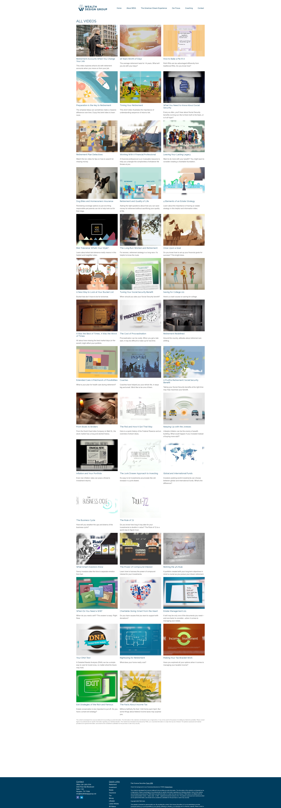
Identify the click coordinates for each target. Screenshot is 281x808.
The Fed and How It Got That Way (136, 426)
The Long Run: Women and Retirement (139, 248)
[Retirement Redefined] (184, 330)
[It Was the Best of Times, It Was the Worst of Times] (97, 330)
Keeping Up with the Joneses (177, 426)
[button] (119, 8)
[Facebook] (77, 797)
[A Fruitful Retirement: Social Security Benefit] (184, 377)
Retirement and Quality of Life (134, 201)
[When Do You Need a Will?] (97, 608)
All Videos (112, 806)
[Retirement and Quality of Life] (140, 198)
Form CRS (149, 783)
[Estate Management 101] (184, 608)
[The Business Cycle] (97, 517)
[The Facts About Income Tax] (140, 701)
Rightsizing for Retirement (132, 658)
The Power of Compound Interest (136, 567)
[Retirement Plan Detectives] (97, 151)
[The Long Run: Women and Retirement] (140, 245)
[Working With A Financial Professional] (140, 151)
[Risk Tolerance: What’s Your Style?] (97, 245)
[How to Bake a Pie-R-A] (184, 55)
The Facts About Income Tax (133, 704)
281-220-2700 (86, 784)
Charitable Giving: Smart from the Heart (139, 611)
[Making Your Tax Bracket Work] (184, 654)
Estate (111, 790)
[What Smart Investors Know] (97, 564)
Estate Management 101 (174, 611)
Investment (113, 787)
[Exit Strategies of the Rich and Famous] (97, 701)
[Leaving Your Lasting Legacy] (184, 151)
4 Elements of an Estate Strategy (179, 201)
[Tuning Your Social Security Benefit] (140, 289)
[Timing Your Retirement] (140, 102)
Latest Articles (114, 804)
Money (111, 798)
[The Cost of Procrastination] (140, 330)
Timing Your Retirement (131, 105)
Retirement (113, 784)
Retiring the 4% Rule (173, 567)
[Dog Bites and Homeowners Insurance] (97, 198)
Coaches (124, 380)
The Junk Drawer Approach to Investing (139, 473)
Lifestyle (112, 801)
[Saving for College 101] (184, 289)
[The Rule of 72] (140, 517)
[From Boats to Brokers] (97, 423)
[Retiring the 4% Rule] (184, 564)
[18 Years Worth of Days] (140, 55)
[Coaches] (140, 377)
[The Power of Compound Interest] (140, 564)
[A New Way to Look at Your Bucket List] (97, 289)
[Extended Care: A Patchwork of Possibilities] (97, 377)
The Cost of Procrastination (133, 333)
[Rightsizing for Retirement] (140, 654)
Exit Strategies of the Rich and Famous (94, 704)
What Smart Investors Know (89, 567)
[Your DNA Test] (97, 654)
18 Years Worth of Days (131, 59)
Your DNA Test (83, 658)
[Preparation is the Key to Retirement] (97, 102)
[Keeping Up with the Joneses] (184, 423)
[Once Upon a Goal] (184, 245)
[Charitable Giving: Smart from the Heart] (140, 608)
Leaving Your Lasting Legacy (177, 154)
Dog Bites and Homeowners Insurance (94, 201)
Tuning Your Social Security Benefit (136, 292)
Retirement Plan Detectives (89, 154)
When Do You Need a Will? (89, 611)
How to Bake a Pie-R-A (174, 59)
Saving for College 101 (173, 292)
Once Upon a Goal (172, 248)
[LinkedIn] (81, 797)
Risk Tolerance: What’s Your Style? (92, 248)
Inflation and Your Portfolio (89, 473)
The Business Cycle (85, 520)
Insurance (112, 793)
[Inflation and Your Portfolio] (97, 470)
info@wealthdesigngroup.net (86, 794)
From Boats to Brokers (87, 426)
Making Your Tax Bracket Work (177, 658)
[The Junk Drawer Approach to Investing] (140, 470)
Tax (110, 795)
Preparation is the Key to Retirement (93, 105)
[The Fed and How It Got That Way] (140, 423)
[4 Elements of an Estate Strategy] (184, 198)
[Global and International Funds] (184, 470)
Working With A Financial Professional (138, 154)
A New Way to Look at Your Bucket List (95, 292)
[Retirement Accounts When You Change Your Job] (97, 55)
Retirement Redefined (174, 333)
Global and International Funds (178, 473)
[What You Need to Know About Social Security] (184, 102)
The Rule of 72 (127, 520)
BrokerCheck (168, 787)
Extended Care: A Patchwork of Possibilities (97, 380)
